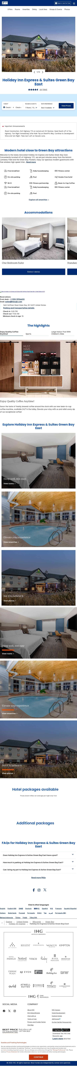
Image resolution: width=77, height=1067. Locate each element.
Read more (31, 162)
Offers (10, 9)
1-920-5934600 (18, 299)
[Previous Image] (34, 72)
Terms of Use (31, 1019)
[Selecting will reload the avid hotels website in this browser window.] (12, 985)
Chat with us (31, 1016)
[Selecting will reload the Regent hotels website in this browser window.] (25, 945)
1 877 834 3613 (24, 1031)
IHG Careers (56, 1010)
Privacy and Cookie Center (36, 1022)
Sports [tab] (28, 334)
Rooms (17, 9)
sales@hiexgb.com (13, 302)
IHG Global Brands (33, 1013)
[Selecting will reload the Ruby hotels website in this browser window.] (44, 958)
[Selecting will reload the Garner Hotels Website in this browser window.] (64, 972)
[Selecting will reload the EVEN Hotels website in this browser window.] (25, 972)
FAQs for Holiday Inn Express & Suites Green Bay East (38, 845)
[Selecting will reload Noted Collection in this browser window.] (22, 958)
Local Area (43, 9)
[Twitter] (9, 1011)
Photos (67, 9)
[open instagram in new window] (38, 890)
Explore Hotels (57, 1016)
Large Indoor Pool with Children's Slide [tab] (61, 333)
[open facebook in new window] (33, 890)
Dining (34, 9)
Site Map (30, 1025)
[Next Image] (42, 72)
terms (5, 1050)
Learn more (58, 1039)
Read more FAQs (38, 878)
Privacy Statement (12, 1052)
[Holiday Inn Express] (5, 3)
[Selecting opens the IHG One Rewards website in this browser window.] (38, 996)
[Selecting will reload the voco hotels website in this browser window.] (33, 958)
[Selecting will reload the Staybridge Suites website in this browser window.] (38, 985)
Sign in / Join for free (64, 3)
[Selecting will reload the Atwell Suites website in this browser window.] (25, 985)
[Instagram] (15, 1011)
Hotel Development (58, 1013)
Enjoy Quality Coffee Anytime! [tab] (9, 333)
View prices (66, 106)
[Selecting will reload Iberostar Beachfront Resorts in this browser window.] (65, 958)
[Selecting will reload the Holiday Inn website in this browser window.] (51, 972)
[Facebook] (4, 1011)
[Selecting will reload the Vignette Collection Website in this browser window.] (51, 945)
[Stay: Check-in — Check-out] (12, 107)
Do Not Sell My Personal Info (61, 1022)
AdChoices (55, 1019)
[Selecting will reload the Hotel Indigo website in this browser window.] (11, 958)
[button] (74, 3)
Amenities (26, 9)
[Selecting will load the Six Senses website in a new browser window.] (12, 945)
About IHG (30, 1010)
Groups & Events (56, 9)
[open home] (3, 923)
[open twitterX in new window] (43, 890)
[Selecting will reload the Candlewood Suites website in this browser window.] (64, 985)
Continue (38, 1057)
